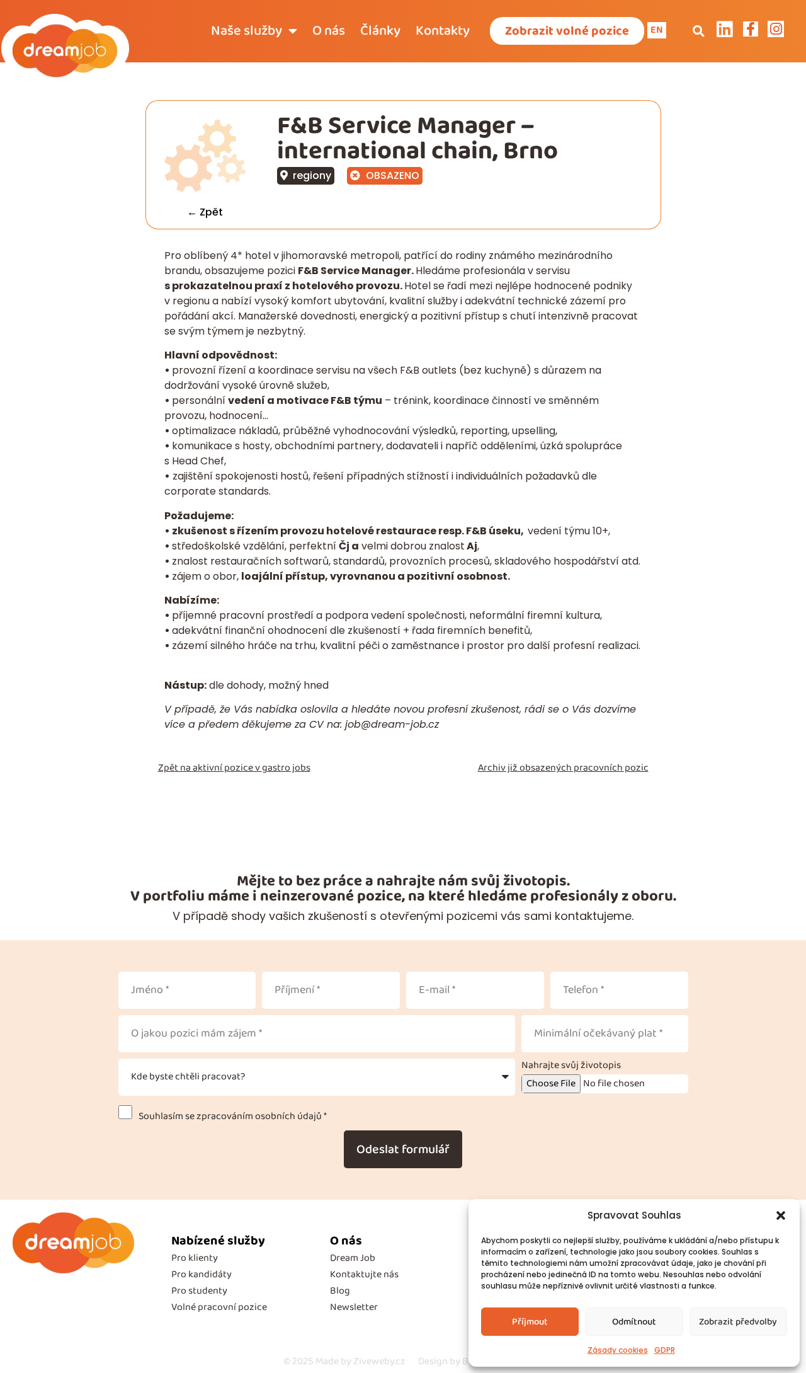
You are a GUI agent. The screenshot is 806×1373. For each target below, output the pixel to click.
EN (656, 30)
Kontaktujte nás (364, 1274)
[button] (781, 1215)
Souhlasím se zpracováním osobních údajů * (231, 1116)
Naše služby (246, 31)
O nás (328, 31)
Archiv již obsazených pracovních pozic (563, 768)
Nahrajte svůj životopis (571, 1065)
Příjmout (530, 1322)
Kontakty (443, 31)
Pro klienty (194, 1258)
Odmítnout (634, 1322)
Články (380, 31)
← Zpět (205, 212)
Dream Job (352, 1258)
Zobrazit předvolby (738, 1322)
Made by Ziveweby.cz (344, 1361)
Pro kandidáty (201, 1274)
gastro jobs (286, 768)
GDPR (664, 1350)
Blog (340, 1291)
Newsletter (354, 1307)
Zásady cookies (617, 1350)
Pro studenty (199, 1291)
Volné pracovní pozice (219, 1307)
